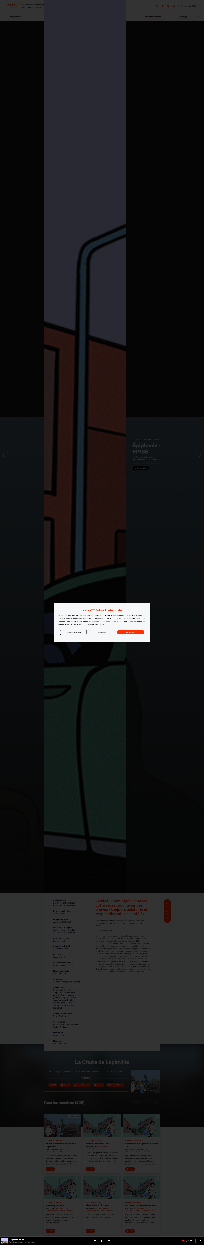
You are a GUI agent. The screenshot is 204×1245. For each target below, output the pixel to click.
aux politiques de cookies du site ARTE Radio (105, 621)
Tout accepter (130, 632)
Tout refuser (102, 632)
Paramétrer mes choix (73, 632)
